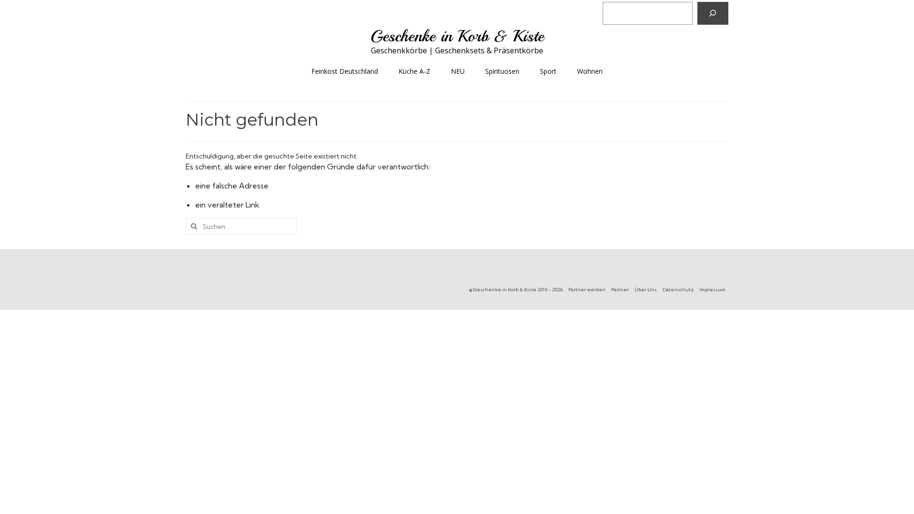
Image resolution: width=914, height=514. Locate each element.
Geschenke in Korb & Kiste (457, 36)
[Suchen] (712, 13)
